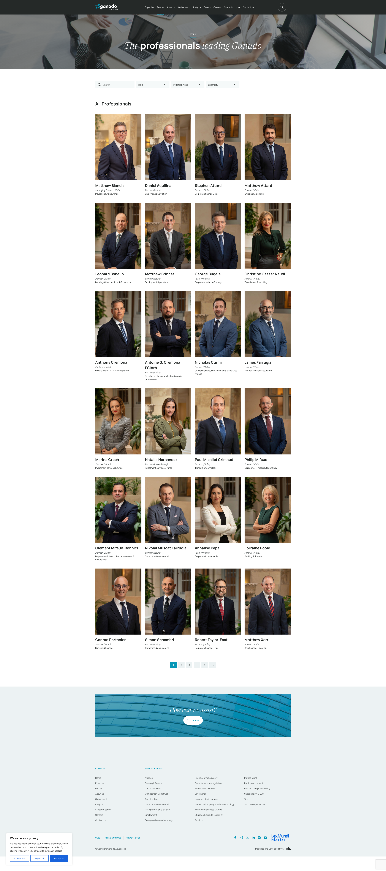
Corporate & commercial (157, 804)
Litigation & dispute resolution (209, 814)
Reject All (39, 858)
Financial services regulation (208, 783)
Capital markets (152, 788)
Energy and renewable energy (159, 820)
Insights (197, 7)
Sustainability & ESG (254, 793)
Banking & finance (153, 783)
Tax (246, 799)
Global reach (184, 7)
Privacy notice (133, 838)
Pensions (199, 820)
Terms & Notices (113, 838)
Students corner (232, 7)
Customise (19, 858)
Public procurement (253, 783)
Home (98, 777)
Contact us (248, 7)
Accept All (59, 858)
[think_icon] (286, 849)
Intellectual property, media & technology (214, 804)
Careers (217, 7)
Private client (250, 777)
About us (171, 7)
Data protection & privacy (157, 809)
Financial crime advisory (206, 777)
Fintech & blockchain (205, 788)
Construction (151, 799)
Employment (151, 814)
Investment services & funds (208, 809)
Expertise (149, 7)
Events (207, 7)
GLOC (97, 838)
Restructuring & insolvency (257, 788)
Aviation (149, 777)
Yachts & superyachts (254, 804)
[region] (39, 849)
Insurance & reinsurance (206, 799)
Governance (200, 793)
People (160, 7)
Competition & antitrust (156, 793)
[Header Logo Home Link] (106, 7)
